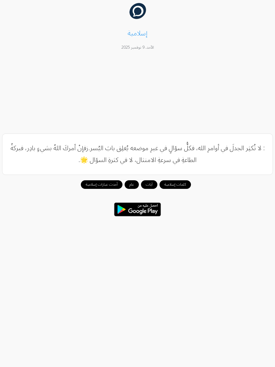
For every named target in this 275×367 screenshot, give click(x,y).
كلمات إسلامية (175, 184)
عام (131, 184)
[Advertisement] (137, 92)
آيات (149, 184)
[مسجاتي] (137, 18)
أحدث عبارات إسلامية (102, 184)
